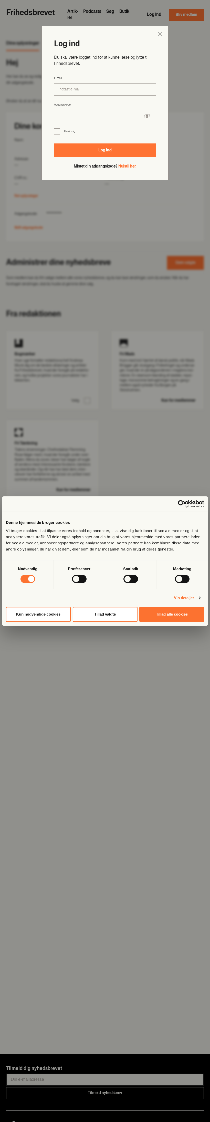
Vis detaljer (184, 598)
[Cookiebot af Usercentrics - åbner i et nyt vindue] (181, 504)
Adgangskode (62, 104)
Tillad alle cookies (172, 614)
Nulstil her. (127, 166)
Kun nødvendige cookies (38, 614)
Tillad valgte (105, 614)
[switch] (79, 579)
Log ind (105, 150)
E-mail (58, 78)
